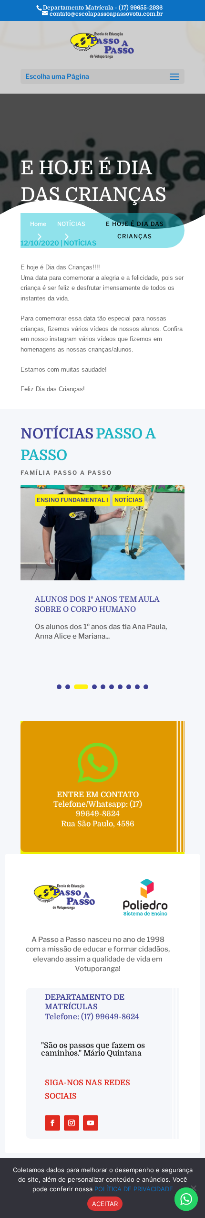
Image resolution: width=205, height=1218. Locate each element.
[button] (59, 686)
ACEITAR (105, 1203)
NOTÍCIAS (128, 499)
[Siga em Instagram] (71, 1123)
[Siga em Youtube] (90, 1123)
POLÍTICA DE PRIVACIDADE (133, 1189)
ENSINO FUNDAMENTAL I (72, 499)
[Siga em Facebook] (52, 1123)
